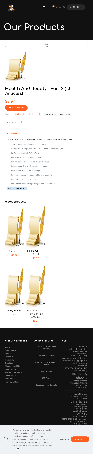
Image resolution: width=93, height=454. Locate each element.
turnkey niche (80, 423)
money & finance (80, 381)
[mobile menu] (44, 7)
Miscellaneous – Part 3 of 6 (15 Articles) (36, 313)
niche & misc (81, 387)
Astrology (14, 251)
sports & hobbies (80, 416)
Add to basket (16, 108)
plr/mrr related (82, 398)
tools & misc (83, 419)
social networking (80, 411)
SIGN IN (74, 7)
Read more (64, 439)
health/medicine (81, 366)
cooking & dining (68, 358)
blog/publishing (82, 353)
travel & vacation (81, 421)
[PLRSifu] (11, 7)
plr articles (49, 114)
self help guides (80, 406)
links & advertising (80, 371)
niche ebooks (76, 391)
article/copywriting (80, 351)
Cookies (19, 449)
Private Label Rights (29, 114)
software (82, 413)
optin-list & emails (80, 394)
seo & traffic (81, 409)
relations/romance (81, 404)
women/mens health (62, 114)
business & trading (78, 355)
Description (12, 133)
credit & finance (81, 358)
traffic (72, 421)
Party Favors (14, 310)
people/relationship (79, 396)
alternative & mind (78, 349)
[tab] (12, 133)
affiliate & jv (82, 347)
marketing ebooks (79, 376)
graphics (82, 360)
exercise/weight (69, 361)
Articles (18, 114)
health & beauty (79, 363)
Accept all (80, 439)
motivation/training (78, 383)
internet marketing (76, 368)
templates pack (70, 418)
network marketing (80, 385)
